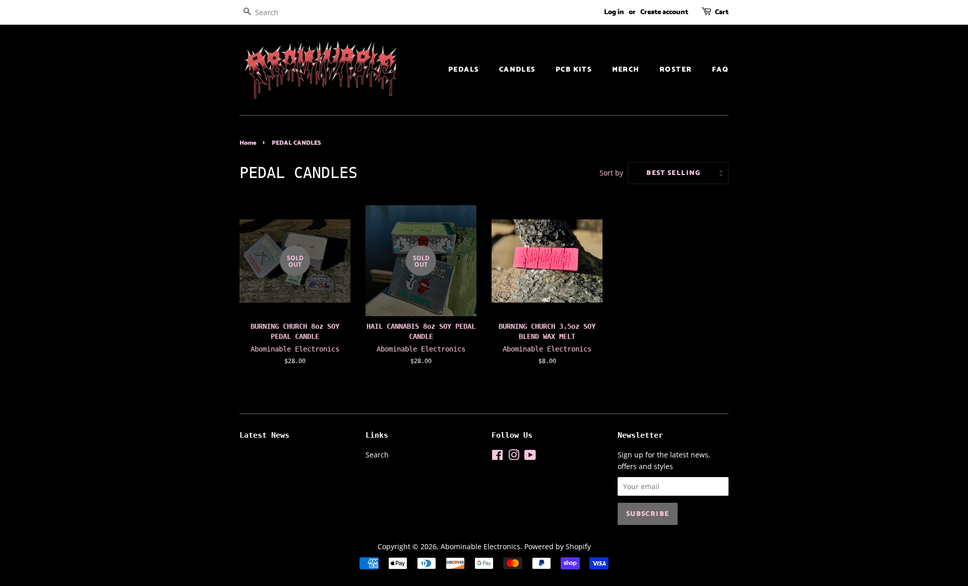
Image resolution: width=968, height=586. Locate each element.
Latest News (264, 435)
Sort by (611, 173)
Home (247, 143)
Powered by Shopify (557, 546)
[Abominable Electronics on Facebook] (497, 456)
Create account (664, 12)
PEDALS (463, 70)
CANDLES (517, 70)
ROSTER (675, 70)
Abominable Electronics (480, 546)
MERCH (626, 70)
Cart (722, 12)
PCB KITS (574, 70)
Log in (614, 12)
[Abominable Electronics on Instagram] (513, 456)
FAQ (720, 70)
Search (377, 454)
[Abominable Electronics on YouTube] (530, 456)
